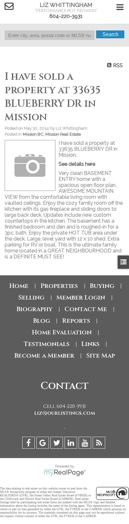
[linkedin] (71, 444)
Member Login (80, 297)
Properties (59, 286)
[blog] (100, 444)
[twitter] (57, 444)
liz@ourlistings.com (64, 413)
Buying (102, 286)
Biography (35, 309)
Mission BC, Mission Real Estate (52, 134)
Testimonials (47, 344)
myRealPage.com (65, 472)
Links (90, 344)
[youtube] (86, 444)
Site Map (100, 355)
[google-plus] (43, 444)
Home (18, 286)
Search (110, 34)
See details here (77, 164)
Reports (76, 320)
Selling (31, 297)
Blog (41, 320)
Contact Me (85, 309)
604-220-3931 (66, 16)
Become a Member (44, 355)
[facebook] (29, 444)
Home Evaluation (62, 332)
